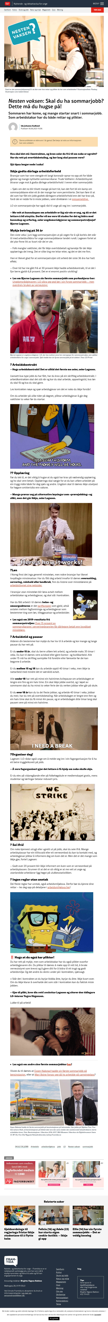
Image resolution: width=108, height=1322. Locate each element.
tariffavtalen (44, 606)
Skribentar (60, 1294)
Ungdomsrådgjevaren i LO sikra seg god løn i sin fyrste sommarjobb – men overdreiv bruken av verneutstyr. (53, 283)
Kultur (14, 10)
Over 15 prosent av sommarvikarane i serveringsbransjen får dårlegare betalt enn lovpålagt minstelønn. (52, 626)
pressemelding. (80, 199)
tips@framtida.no (87, 1285)
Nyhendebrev (62, 1300)
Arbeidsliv (35, 1146)
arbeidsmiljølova (48, 1146)
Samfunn (7, 10)
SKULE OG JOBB (21, 1146)
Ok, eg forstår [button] (54, 1318)
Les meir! (97, 1314)
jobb (59, 1146)
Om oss (59, 1291)
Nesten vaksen (74, 1146)
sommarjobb (88, 1146)
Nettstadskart (62, 1297)
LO (64, 1146)
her (69, 1064)
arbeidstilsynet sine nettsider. (26, 585)
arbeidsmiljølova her (59, 887)
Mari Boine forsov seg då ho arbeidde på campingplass (64, 1074)
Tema (58, 1304)
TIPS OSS (97, 10)
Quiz (53, 10)
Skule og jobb (24, 10)
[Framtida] (8, 3)
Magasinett (46, 10)
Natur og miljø (35, 10)
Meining (60, 10)
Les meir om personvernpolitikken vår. (17, 1294)
